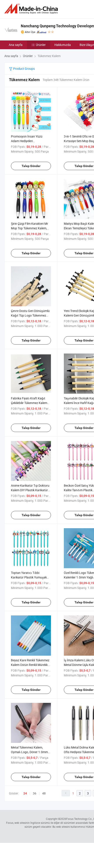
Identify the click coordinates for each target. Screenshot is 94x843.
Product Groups (23, 68)
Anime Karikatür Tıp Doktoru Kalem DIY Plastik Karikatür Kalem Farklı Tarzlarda (30, 490)
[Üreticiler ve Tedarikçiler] (31, 8)
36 (34, 793)
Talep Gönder (31, 166)
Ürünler (41, 45)
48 (44, 793)
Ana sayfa (16, 45)
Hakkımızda (62, 45)
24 (25, 793)
